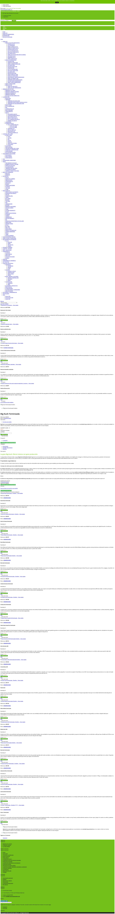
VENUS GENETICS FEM (13, 74)
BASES (9, 280)
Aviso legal (5, 853)
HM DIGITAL (10, 244)
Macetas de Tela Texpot (5, 310)
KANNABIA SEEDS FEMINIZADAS (15, 79)
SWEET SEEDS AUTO (12, 58)
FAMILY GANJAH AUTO (13, 46)
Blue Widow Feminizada (5, 542)
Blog (4, 29)
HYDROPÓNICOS (9, 181)
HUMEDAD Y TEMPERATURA (11, 149)
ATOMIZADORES (9, 288)
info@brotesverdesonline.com (13, 896)
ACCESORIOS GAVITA (12, 114)
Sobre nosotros (6, 856)
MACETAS (7, 173)
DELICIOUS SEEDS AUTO (13, 52)
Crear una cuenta (7, 6)
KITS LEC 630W (13, 127)
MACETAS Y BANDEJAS (8, 172)
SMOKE (9, 267)
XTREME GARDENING (10, 231)
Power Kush (2, 687)
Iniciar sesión (6, 4)
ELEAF (9, 268)
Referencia (3, 417)
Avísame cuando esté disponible (8, 442)
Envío (4, 852)
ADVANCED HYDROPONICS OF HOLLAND (14, 221)
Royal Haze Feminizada (5, 500)
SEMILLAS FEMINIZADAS (10, 60)
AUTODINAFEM (11, 45)
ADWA (9, 243)
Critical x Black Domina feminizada (7, 350)
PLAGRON (7, 186)
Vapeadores (8, 264)
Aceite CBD (7, 299)
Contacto (2, 887)
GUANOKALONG (9, 196)
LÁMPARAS (7, 99)
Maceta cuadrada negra (5, 329)
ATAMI (6, 189)
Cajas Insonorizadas (12, 143)
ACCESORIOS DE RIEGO (10, 169)
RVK (8, 139)
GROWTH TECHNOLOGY (10, 230)
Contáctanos (6, 869)
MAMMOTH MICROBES (10, 206)
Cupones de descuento (8, 883)
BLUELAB (10, 242)
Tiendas (4, 872)
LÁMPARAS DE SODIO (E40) (14, 101)
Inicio (1, 39)
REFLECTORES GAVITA (13, 118)
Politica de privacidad (7, 861)
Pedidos (4, 879)
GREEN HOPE (8, 222)
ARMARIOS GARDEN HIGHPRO (12, 91)
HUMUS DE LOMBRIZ (10, 178)
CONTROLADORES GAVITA (14, 115)
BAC (6, 219)
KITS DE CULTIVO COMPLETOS (12, 95)
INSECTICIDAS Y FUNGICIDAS (9, 238)
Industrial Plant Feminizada (6, 770)
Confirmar (3, 19)
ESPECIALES (8, 182)
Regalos (4, 28)
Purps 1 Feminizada (4, 812)
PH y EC (7, 241)
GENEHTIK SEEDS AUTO (13, 48)
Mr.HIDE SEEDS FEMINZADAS (14, 81)
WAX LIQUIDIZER (9, 291)
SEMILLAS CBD (8, 85)
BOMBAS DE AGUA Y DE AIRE (11, 164)
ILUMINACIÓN (6, 97)
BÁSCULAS (7, 255)
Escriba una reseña (7, 422)
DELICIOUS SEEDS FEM (13, 70)
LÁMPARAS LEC (11, 128)
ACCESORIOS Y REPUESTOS (11, 285)
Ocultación (7, 252)
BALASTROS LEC (11, 131)
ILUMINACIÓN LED (9, 109)
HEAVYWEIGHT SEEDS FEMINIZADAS (16, 77)
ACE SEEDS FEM (11, 72)
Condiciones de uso (7, 859)
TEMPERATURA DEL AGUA (11, 168)
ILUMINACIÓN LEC (9, 123)
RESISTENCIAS (8, 287)
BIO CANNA (8, 198)
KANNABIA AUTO (12, 57)
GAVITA (7, 112)
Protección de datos (7, 868)
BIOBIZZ (7, 184)
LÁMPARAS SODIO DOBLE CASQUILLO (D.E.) (17, 102)
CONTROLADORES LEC (13, 132)
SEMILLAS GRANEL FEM (13, 78)
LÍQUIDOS (7, 270)
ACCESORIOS (8, 145)
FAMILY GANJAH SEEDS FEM (14, 64)
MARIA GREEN (8, 229)
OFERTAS (5, 259)
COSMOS (7, 215)
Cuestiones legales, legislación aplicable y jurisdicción (15, 867)
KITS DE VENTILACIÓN (10, 152)
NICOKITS (10, 279)
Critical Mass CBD (4, 666)
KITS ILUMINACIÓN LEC (13, 124)
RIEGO (4, 161)
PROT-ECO (7, 227)
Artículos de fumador (10, 256)
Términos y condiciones (8, 855)
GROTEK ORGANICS (9, 218)
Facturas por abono (7, 880)
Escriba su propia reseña (6, 490)
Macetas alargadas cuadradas (6, 369)
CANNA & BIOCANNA (10, 185)
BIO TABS (7, 226)
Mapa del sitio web (7, 871)
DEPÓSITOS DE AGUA (10, 165)
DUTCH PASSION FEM (13, 69)
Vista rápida (15, 305)
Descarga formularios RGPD (9, 865)
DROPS (9, 275)
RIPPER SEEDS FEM (12, 73)
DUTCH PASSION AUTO (13, 50)
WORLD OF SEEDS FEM (13, 76)
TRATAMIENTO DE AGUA (11, 163)
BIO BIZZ (7, 200)
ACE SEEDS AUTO (11, 53)
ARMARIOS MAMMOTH (10, 93)
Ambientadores (8, 157)
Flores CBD (7, 296)
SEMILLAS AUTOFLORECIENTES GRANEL (17, 54)
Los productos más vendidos (7, 402)
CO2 (4, 159)
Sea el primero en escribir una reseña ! (9, 488)
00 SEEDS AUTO (11, 44)
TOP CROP (7, 188)
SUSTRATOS (5, 176)
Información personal (8, 878)
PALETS (7, 177)
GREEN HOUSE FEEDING (10, 213)
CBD (4, 295)
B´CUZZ (7, 211)
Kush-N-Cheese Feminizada (6, 521)
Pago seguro (6, 857)
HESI (6, 202)
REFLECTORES (8, 105)
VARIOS (9, 246)
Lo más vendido (6, 846)
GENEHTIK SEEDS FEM (13, 62)
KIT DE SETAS (6, 262)
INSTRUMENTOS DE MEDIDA (9, 239)
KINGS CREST (11, 274)
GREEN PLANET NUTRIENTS (11, 192)
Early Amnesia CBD (4, 646)
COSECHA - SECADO (7, 248)
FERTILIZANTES (6, 190)
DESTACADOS (6, 293)
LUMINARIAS (8, 122)
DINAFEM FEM (11, 68)
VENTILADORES (8, 147)
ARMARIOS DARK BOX (10, 94)
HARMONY (10, 283)
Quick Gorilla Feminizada (5, 791)
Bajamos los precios (7, 844)
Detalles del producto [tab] (7, 447)
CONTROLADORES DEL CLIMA (12, 148)
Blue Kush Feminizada (5, 750)
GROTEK (7, 194)
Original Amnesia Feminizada (6, 583)
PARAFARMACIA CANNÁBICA (9, 260)
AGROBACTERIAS (9, 223)
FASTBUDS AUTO (12, 56)
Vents (9, 136)
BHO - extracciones (7, 250)
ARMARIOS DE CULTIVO (8, 89)
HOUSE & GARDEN (9, 235)
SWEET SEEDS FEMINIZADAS (14, 82)
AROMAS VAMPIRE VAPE (13, 277)
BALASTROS (8, 98)
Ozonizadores (8, 155)
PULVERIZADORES (9, 167)
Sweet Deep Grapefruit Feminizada (7, 625)
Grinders (7, 258)
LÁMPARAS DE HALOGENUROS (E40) (16, 103)
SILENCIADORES (9, 151)
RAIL (6, 107)
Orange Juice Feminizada (5, 604)
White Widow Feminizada (5, 708)
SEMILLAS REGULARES (10, 83)
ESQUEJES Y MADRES (7, 247)
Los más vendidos (4, 304)
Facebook (5, 838)
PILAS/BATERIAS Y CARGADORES (12, 289)
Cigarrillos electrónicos (8, 263)
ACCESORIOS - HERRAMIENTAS (10, 292)
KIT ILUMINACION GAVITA (14, 119)
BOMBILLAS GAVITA (12, 120)
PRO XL (7, 233)
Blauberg (10, 142)
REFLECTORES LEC (12, 130)
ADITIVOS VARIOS (9, 208)
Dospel (9, 140)
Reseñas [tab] (5, 449)
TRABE (6, 234)
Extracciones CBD (9, 297)
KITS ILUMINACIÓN (9, 106)
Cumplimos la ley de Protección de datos (12, 860)
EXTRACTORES (8, 135)
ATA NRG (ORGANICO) (10, 210)
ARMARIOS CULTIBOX (10, 90)
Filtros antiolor (8, 156)
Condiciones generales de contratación (11, 863)
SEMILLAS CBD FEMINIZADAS (14, 87)
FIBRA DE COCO (8, 180)
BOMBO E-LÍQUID (12, 271)
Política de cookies (7, 864)
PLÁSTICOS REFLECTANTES (9, 237)
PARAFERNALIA (6, 251)
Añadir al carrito (4, 320)
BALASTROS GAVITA (12, 116)
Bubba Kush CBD (3, 729)
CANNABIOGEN (8, 204)
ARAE (9, 284)
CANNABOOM (8, 217)
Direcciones (5, 882)
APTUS (6, 225)
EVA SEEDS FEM (11, 65)
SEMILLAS (5, 41)
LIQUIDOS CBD (8, 281)
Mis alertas (5, 884)
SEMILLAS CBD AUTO (12, 86)
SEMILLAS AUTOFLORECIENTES (12, 43)
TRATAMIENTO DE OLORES (9, 153)
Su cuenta (2, 874)
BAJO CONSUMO (9, 110)
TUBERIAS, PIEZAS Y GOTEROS (12, 171)
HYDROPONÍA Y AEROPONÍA (9, 160)
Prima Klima (10, 144)
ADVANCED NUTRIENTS (10, 193)
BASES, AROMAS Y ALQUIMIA (11, 276)
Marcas (2, 301)
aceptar (57, 2)
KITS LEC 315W (13, 126)
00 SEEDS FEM (11, 61)
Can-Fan (9, 138)
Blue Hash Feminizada (5, 562)
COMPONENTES (9, 111)
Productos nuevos (7, 845)
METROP (7, 205)
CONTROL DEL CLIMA (8, 134)
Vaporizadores (8, 254)
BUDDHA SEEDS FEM (12, 66)
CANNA (7, 197)
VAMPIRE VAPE (11, 272)
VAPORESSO (10, 266)
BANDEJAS (7, 175)
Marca (2, 418)
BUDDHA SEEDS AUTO (13, 49)
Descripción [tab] (5, 446)
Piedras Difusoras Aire (5, 388)
